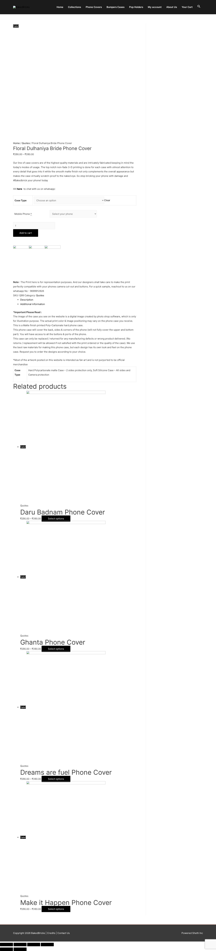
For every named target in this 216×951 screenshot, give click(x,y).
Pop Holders (136, 7)
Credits (51, 933)
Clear (107, 200)
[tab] (78, 300)
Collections (74, 7)
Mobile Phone (23, 213)
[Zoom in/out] (47, 944)
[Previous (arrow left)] (6, 949)
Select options (56, 518)
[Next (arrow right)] (20, 949)
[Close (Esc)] (6, 944)
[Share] (20, 944)
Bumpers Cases (115, 7)
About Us (171, 7)
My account (155, 7)
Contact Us (63, 933)
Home (60, 7)
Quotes (26, 143)
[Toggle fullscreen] (33, 944)
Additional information (32, 304)
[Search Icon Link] (199, 6)
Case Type (21, 200)
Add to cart (25, 232)
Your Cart (187, 7)
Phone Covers (94, 7)
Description (26, 299)
